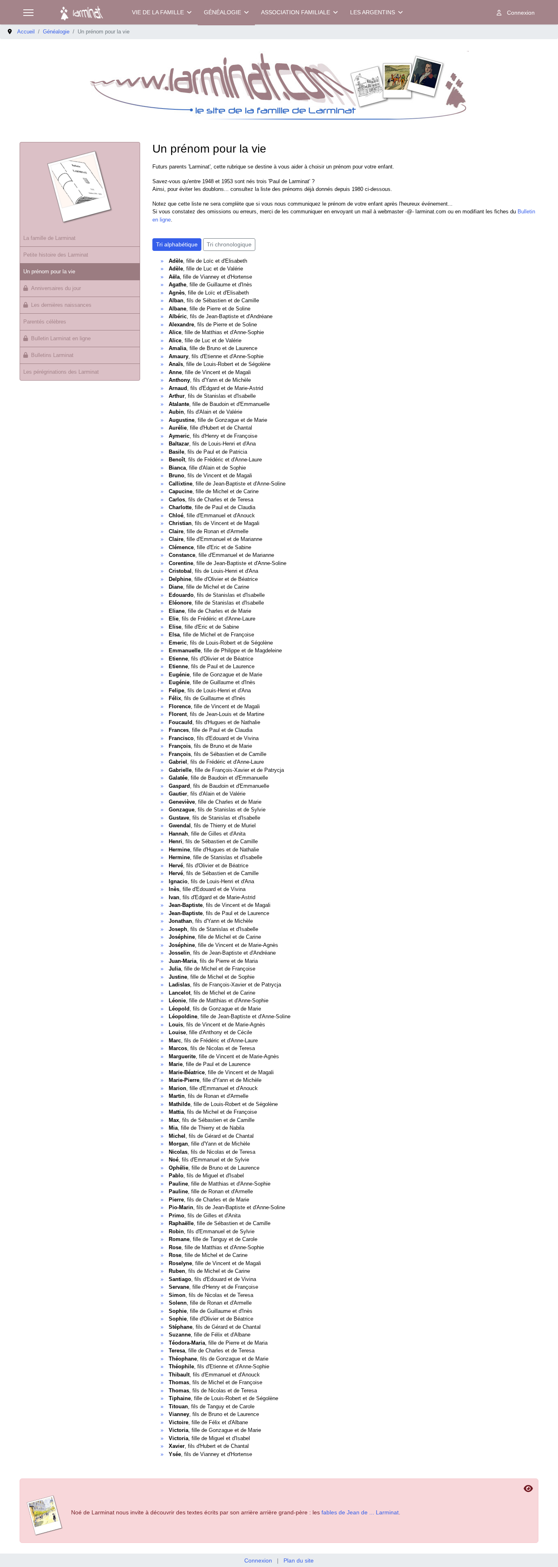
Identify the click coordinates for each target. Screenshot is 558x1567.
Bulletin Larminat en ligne (61, 338)
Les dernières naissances (61, 305)
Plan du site (298, 1560)
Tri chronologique (229, 244)
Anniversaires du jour (56, 288)
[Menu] (28, 12)
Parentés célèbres (44, 322)
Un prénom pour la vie (49, 271)
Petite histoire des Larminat (55, 255)
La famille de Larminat (49, 238)
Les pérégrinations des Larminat (61, 372)
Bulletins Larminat (52, 355)
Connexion (258, 1560)
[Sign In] (516, 13)
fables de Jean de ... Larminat (360, 1512)
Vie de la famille (158, 12)
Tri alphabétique (177, 244)
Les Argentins (372, 12)
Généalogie (222, 12)
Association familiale (295, 12)
